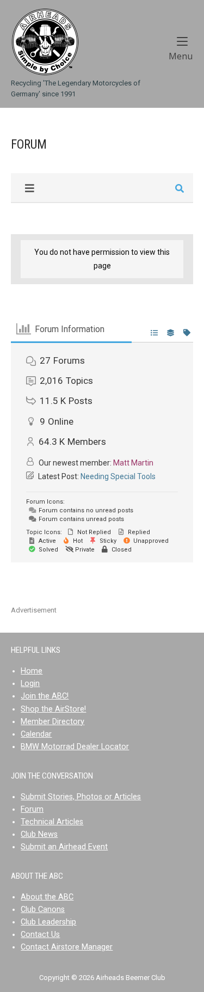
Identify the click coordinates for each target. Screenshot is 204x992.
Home (31, 671)
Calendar (36, 734)
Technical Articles (52, 821)
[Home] (45, 41)
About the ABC (47, 897)
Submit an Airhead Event (64, 847)
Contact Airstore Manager (67, 947)
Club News (39, 834)
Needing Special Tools (118, 476)
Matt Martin (133, 462)
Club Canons (43, 909)
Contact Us (40, 934)
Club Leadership (48, 922)
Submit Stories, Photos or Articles (81, 796)
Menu (181, 55)
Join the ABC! (45, 696)
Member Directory (52, 721)
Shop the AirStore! (53, 709)
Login (30, 683)
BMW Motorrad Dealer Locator (75, 746)
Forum (32, 809)
